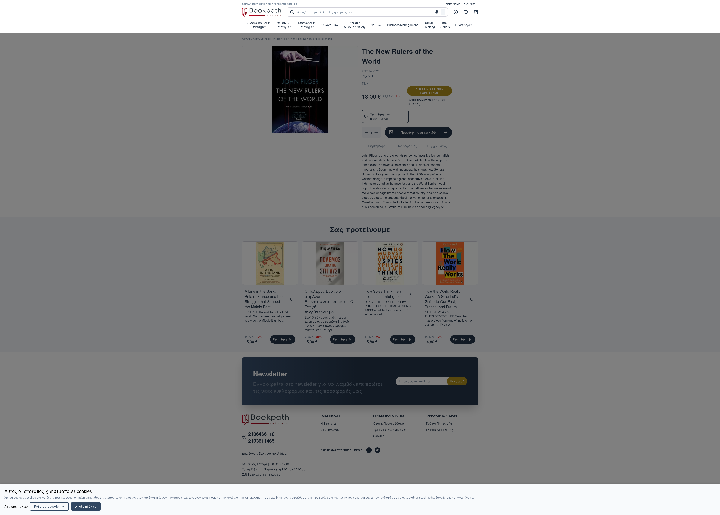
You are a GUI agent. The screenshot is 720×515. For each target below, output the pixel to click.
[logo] (261, 12)
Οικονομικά (329, 25)
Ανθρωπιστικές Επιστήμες (259, 24)
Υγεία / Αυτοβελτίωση (354, 24)
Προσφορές (463, 25)
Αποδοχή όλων (85, 506)
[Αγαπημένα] (466, 12)
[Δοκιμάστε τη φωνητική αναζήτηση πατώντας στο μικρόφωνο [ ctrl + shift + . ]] (437, 12)
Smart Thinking (429, 24)
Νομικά (375, 25)
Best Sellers (445, 24)
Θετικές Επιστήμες (283, 24)
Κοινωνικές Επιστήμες (306, 24)
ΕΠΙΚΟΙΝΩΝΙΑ (453, 4)
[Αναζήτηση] (292, 12)
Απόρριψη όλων (16, 506)
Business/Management (402, 25)
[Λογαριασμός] (455, 12)
